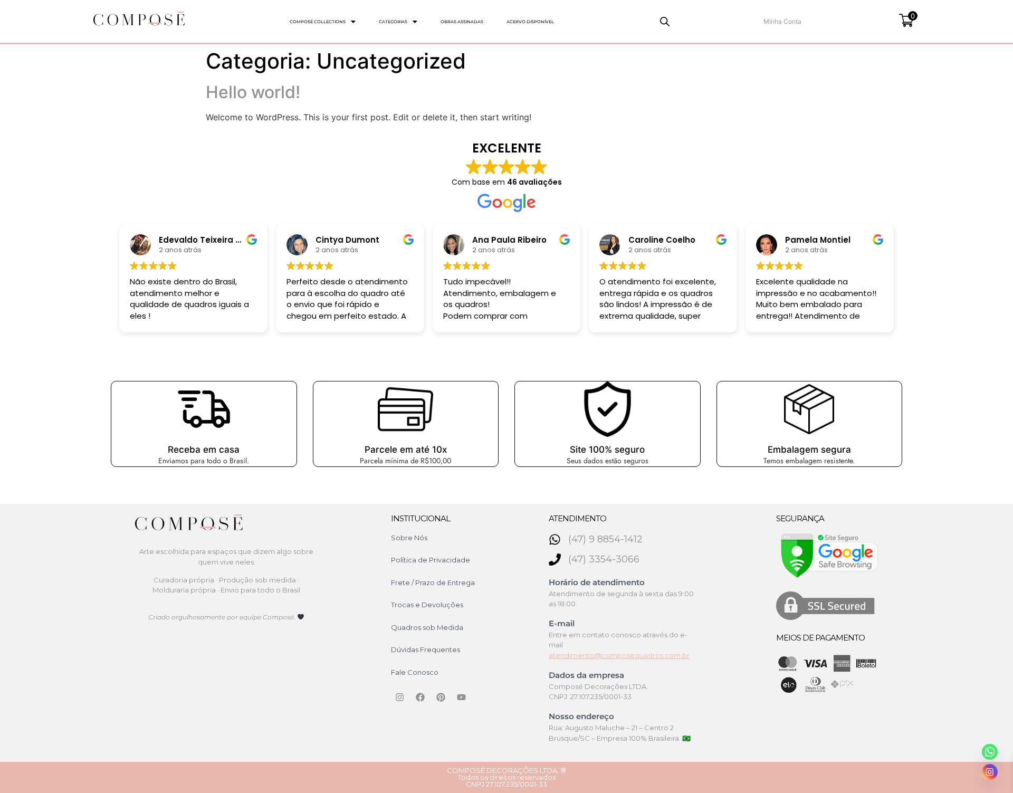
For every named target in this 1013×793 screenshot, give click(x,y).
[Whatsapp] (990, 752)
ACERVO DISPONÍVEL (530, 22)
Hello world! (253, 92)
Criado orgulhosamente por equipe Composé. (222, 617)
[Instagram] (400, 697)
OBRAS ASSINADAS (462, 22)
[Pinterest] (441, 697)
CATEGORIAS (393, 22)
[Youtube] (462, 697)
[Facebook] (420, 697)
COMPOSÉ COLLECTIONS (318, 22)
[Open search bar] (665, 21)
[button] (322, 22)
